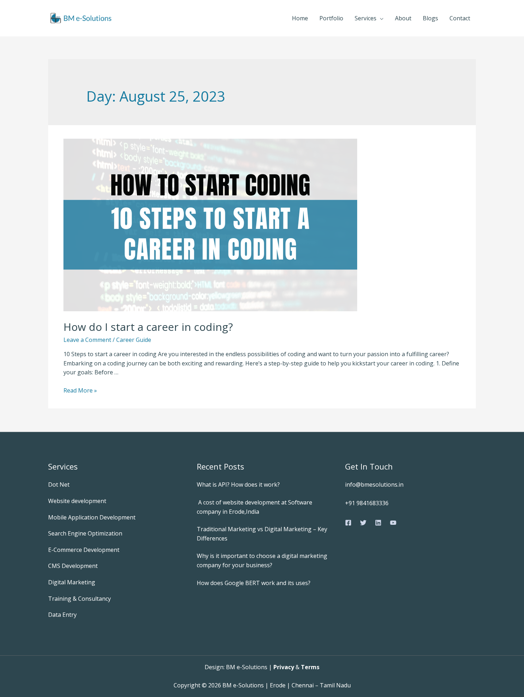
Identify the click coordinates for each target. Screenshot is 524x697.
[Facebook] (348, 522)
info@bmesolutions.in (374, 484)
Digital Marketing (71, 582)
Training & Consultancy (79, 599)
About (403, 18)
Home (300, 18)
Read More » (80, 390)
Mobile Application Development (91, 517)
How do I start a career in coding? (148, 326)
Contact (459, 18)
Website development (77, 501)
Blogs (430, 18)
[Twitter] (363, 522)
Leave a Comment (87, 340)
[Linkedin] (378, 522)
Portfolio (331, 18)
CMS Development (73, 566)
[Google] (393, 522)
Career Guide (133, 340)
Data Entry (62, 615)
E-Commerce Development (83, 550)
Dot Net (59, 484)
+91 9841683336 (367, 503)
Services (365, 18)
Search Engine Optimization (85, 533)
